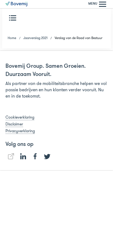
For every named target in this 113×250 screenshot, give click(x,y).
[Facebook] (35, 156)
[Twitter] (47, 156)
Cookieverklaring (19, 117)
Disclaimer (14, 124)
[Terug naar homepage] (16, 4)
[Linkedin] (10, 156)
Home (12, 38)
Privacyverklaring (20, 131)
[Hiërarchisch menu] (14, 18)
